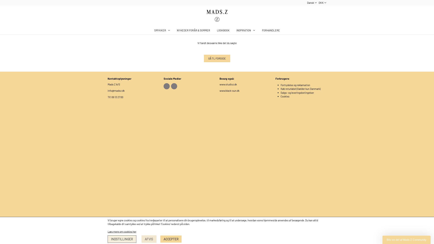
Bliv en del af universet (217, 169)
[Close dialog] (251, 67)
